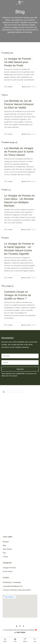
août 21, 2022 (26, 134)
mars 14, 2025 (26, 277)
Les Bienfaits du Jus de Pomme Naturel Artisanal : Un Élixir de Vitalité (19, 104)
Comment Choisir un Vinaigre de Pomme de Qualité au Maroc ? (17, 295)
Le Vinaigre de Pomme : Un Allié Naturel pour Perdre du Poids (18, 62)
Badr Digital (21, 632)
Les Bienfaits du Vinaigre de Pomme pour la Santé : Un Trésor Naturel (19, 151)
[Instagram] (20, 626)
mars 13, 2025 (26, 229)
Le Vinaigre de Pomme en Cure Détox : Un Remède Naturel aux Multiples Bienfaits (19, 200)
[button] (2, 3)
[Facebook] (16, 626)
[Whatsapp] (23, 626)
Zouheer (10, 86)
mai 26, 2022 (27, 86)
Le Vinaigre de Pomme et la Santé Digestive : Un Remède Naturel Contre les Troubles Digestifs (19, 248)
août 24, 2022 (26, 181)
